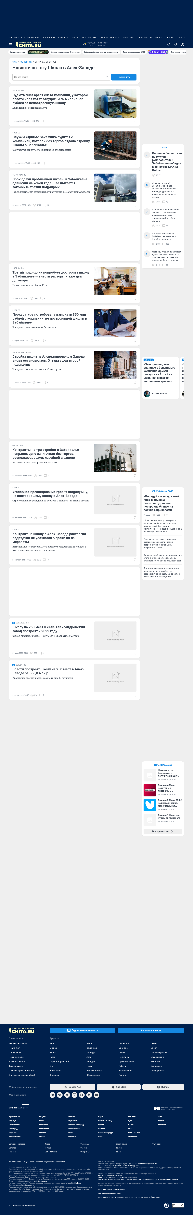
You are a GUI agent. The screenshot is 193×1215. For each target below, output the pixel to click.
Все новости (15, 38)
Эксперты (160, 38)
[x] (89, 1095)
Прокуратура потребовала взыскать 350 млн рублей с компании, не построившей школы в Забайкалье (49, 318)
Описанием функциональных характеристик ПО (117, 1178)
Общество (124, 1043)
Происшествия (126, 1061)
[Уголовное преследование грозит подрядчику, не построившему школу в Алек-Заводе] (115, 500)
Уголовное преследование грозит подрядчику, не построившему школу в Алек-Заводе (50, 494)
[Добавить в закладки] (134, 121)
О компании (15, 1052)
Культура (90, 1052)
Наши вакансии (17, 1061)
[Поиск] (168, 44)
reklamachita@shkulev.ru (147, 1164)
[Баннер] (38, 52)
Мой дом (91, 1061)
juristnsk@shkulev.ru (73, 1183)
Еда (51, 1066)
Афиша (104, 38)
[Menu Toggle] (10, 44)
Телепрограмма (90, 38)
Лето (88, 1057)
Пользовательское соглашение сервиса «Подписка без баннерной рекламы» (129, 1197)
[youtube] (96, 1095)
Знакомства (63, 38)
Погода (76, 38)
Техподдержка (16, 1066)
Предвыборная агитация (21, 1070)
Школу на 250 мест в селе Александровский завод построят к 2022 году (48, 629)
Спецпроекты (157, 1070)
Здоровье (54, 1075)
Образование (93, 1075)
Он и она (123, 1048)
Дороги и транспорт (60, 1061)
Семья (154, 1043)
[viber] (74, 1095)
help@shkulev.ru (27, 1185)
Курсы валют (129, 38)
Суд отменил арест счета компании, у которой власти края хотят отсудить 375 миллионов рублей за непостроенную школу (50, 99)
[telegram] (52, 1095)
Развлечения (125, 1070)
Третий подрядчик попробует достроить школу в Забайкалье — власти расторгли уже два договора (50, 276)
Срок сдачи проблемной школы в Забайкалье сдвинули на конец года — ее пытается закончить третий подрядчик (49, 183)
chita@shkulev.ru (40, 1181)
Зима (89, 1043)
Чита (15, 62)
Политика (124, 1057)
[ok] (67, 1095)
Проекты (171, 38)
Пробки (183, 38)
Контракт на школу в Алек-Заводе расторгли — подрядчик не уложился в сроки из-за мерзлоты (50, 538)
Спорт (154, 1048)
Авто (52, 1043)
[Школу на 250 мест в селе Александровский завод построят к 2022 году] (115, 635)
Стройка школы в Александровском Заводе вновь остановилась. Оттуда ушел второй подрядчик (48, 360)
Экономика (156, 1066)
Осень (122, 1052)
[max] (82, 1095)
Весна (53, 1052)
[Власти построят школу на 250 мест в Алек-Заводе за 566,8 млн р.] (115, 678)
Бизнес (53, 1048)
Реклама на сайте (18, 1043)
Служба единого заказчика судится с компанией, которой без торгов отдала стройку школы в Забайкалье (51, 141)
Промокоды (49, 38)
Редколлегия (145, 38)
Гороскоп (115, 38)
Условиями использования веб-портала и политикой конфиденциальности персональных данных (138, 1180)
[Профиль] (182, 44)
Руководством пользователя (110, 1176)
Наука (89, 1066)
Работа (122, 1066)
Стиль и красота (159, 1052)
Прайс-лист (14, 1048)
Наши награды (16, 1057)
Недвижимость (32, 38)
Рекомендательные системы (109, 1193)
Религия (123, 1075)
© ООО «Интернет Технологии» (22, 1206)
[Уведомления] (175, 44)
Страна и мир (157, 1057)
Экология (155, 1061)
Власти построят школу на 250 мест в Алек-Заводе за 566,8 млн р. (48, 671)
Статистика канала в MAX (22, 1075)
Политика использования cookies (111, 1189)
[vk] (60, 1095)
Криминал (91, 1048)
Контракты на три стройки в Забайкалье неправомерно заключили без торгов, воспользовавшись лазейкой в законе (45, 454)
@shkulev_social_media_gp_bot (127, 1166)
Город (52, 1057)
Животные (55, 1070)
